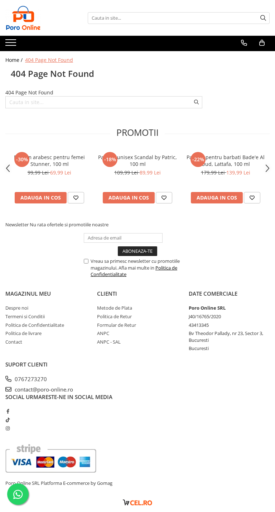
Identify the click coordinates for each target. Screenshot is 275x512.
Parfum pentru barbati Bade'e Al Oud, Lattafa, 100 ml (226, 160)
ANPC (103, 333)
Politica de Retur (114, 316)
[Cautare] (263, 18)
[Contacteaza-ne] (244, 43)
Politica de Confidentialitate (34, 325)
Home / (14, 59)
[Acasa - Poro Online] (41, 17)
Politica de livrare (23, 333)
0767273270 (30, 379)
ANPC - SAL (109, 342)
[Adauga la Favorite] (76, 197)
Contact (13, 342)
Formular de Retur (116, 325)
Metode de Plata (114, 308)
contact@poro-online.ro (43, 389)
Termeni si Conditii (25, 316)
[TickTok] (7, 420)
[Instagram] (7, 428)
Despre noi (16, 308)
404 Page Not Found (49, 59)
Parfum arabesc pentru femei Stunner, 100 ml (49, 160)
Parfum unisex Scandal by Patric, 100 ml (137, 160)
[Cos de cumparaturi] (262, 43)
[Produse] (11, 44)
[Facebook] (7, 411)
